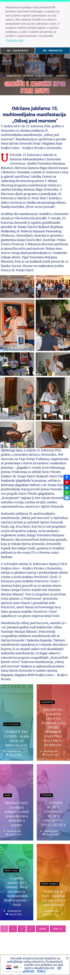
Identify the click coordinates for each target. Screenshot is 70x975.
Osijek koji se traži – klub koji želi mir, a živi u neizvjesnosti (53, 898)
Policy (41, 971)
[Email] (67, 497)
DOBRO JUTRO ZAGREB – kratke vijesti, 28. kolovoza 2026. (17, 738)
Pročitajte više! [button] (15, 40)
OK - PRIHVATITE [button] (52, 50)
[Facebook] (67, 477)
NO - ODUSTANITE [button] (17, 50)
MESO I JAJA (11, 870)
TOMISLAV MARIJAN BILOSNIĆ (38, 75)
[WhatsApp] (67, 492)
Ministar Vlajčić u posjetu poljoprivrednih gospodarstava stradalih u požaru (17, 813)
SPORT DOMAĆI (49, 884)
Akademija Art (14, 75)
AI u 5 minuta (12, 724)
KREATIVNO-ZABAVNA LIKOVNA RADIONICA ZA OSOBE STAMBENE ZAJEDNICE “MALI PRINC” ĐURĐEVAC (53, 727)
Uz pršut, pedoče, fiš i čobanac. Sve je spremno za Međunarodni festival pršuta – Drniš (16, 891)
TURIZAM (46, 795)
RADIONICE (47, 702)
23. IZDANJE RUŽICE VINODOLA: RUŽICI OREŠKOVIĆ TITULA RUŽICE (53, 813)
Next (55, 928)
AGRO (8, 795)
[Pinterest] (67, 482)
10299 (42, 928)
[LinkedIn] (67, 487)
